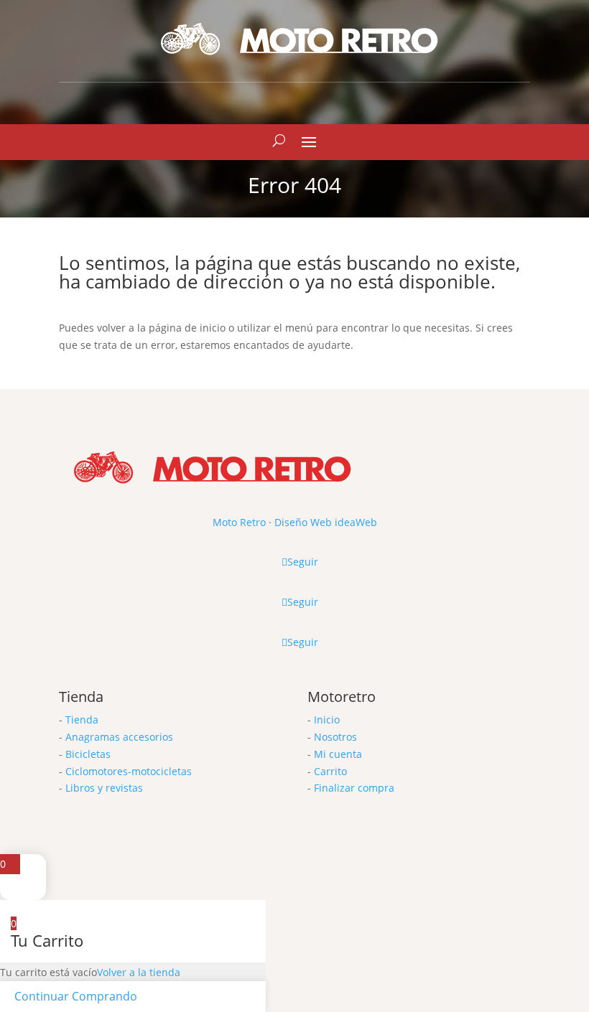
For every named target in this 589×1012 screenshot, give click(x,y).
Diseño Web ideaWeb (325, 522)
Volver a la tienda (138, 972)
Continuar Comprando (75, 996)
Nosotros (335, 737)
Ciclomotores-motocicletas (128, 771)
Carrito (330, 771)
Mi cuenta (338, 754)
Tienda (81, 719)
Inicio (327, 719)
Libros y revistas (104, 788)
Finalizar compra (354, 788)
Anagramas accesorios (119, 737)
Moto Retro (239, 522)
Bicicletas (88, 754)
